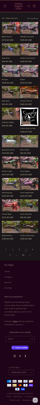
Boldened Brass (7, 235)
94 (23, 255)
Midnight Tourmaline (27, 37)
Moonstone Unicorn (8, 150)
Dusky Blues (6, 58)
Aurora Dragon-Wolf (26, 193)
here (15, 321)
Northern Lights (7, 171)
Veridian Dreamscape (27, 235)
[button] (5, 6)
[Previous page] (6, 249)
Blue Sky (7, 282)
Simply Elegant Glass (18, 393)
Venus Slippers (25, 171)
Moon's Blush (24, 150)
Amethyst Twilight (8, 122)
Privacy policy (29, 396)
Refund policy (18, 396)
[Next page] (30, 255)
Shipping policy (27, 400)
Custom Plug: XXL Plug (27, 128)
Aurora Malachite (26, 214)
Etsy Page (8, 288)
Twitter (7, 271)
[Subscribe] (31, 339)
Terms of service (15, 400)
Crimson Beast (7, 214)
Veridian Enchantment (27, 58)
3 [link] (26, 249)
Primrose (5, 80)
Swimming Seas (7, 193)
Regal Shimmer (7, 37)
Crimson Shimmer (26, 101)
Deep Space (6, 101)
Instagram (8, 277)
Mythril (22, 80)
